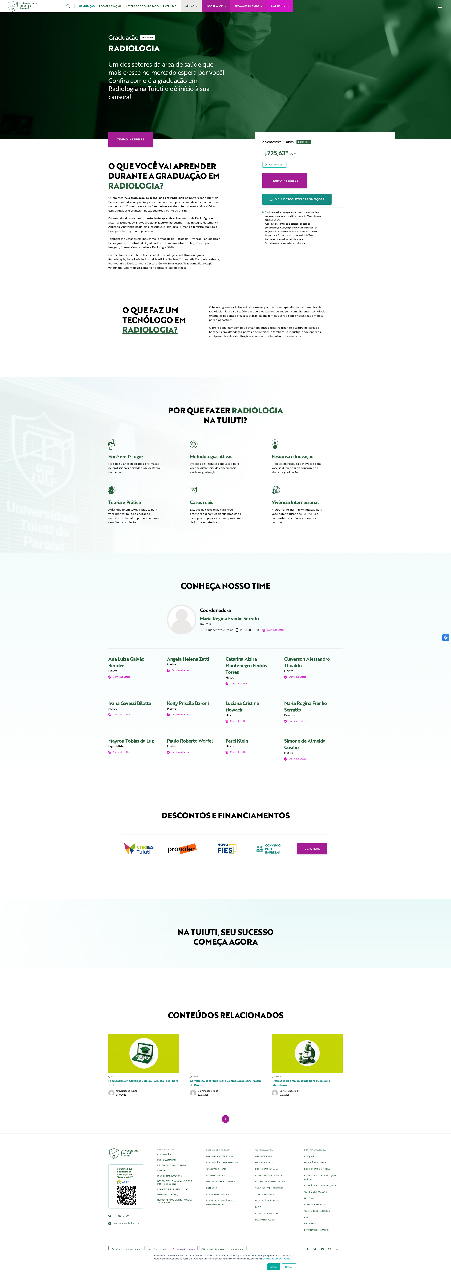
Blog (258, 1206)
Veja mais (312, 849)
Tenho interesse (284, 181)
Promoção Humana (266, 1168)
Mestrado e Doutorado (142, 6)
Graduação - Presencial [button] (220, 1156)
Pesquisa (309, 1156)
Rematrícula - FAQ (167, 1194)
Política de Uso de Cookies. (277, 1258)
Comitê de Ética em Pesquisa (320, 1185)
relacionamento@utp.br (126, 1223)
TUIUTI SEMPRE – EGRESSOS (269, 1187)
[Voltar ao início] (22, 6)
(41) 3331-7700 (121, 1215)
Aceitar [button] (273, 1266)
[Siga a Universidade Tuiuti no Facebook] (307, 1249)
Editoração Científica (317, 1168)
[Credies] (138, 848)
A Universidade (264, 1156)
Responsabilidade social (269, 1175)
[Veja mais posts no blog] (225, 1119)
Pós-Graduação (110, 6)
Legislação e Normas (267, 1200)
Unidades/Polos (264, 1162)
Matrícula (278, 6)
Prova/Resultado (247, 6)
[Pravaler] (182, 848)
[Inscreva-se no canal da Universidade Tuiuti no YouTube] (322, 1249)
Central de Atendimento (129, 1249)
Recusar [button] (289, 1266)
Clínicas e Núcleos (314, 1204)
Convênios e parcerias (317, 1210)
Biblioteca (310, 1223)
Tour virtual (159, 1249)
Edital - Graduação (217, 1194)
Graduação (87, 6)
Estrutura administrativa (270, 1181)
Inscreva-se (214, 6)
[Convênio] (269, 848)
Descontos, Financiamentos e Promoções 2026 (174, 1182)
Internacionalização (316, 1229)
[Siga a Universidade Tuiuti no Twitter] (315, 1249)
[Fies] (225, 848)
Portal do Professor (214, 1249)
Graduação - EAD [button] (216, 1168)
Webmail (239, 1249)
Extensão (170, 6)
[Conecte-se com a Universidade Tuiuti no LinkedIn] (336, 1249)
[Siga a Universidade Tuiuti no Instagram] (329, 1249)
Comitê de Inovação (315, 1191)
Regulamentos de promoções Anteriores (174, 1201)
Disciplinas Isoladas (169, 1175)
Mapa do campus (186, 1249)
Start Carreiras (264, 1194)
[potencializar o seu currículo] (298, 490)
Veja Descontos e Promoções (299, 199)
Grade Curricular (276, 164)
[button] (70, 6)
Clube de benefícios (266, 1213)
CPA (306, 1217)
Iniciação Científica (315, 1162)
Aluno (190, 6)
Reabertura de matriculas (172, 1189)
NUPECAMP (310, 1198)
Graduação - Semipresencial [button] (222, 1162)
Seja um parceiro (265, 1219)
